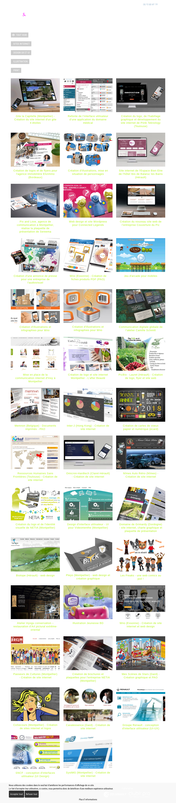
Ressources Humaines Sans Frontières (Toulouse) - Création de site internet (35, 477)
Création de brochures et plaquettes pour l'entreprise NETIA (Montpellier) (88, 677)
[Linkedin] (125, 4)
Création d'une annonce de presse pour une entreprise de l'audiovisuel (35, 279)
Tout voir (21, 35)
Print (16, 70)
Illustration (20, 61)
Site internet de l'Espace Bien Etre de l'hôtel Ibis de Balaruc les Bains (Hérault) (141, 174)
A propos (151, 15)
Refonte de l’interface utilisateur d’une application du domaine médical (88, 119)
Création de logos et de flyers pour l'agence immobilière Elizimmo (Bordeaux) (35, 174)
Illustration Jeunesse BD (88, 623)
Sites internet (21, 43)
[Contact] (162, 4)
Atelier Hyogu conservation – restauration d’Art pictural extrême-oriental (35, 626)
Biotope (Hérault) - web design (35, 575)
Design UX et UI (21, 52)
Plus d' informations (88, 799)
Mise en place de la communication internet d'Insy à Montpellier (35, 378)
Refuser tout (31, 794)
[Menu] (163, 15)
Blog (135, 15)
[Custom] (135, 4)
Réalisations (115, 15)
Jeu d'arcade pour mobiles (140, 275)
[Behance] (129, 4)
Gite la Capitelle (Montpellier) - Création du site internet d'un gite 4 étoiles (35, 119)
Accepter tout (16, 794)
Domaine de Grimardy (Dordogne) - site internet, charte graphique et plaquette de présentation (140, 528)
